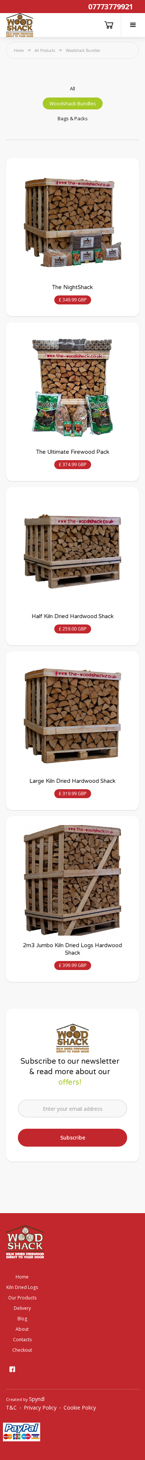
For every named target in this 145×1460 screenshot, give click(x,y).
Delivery (22, 1308)
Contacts (22, 1339)
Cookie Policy (80, 1408)
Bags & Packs (73, 118)
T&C (11, 1408)
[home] (19, 25)
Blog (22, 1318)
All (72, 88)
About (22, 1329)
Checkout (22, 1350)
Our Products (22, 1298)
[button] (133, 25)
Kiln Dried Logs (22, 1287)
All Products (45, 50)
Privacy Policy (40, 1408)
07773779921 (110, 6)
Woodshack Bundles (72, 103)
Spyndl (37, 1398)
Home (19, 50)
